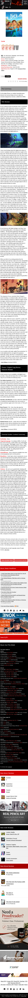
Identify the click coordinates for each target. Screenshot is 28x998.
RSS (17, 606)
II (6, 779)
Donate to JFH (10, 984)
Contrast (8, 854)
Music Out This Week (7, 645)
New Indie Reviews (6, 828)
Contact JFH (10, 981)
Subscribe (21, 984)
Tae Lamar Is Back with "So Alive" (8, 592)
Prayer (16, 984)
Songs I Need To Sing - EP (12, 834)
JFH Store (3, 984)
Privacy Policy (23, 996)
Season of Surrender (11, 798)
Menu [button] (7, 7)
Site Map (22, 981)
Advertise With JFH (15, 983)
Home (25, 984)
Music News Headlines (8, 568)
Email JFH (16, 981)
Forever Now (9, 785)
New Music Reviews (7, 773)
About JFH (3, 981)
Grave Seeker (9, 860)
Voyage (8, 792)
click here (7, 549)
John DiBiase (4, 362)
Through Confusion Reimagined (14, 840)
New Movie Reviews (7, 866)
